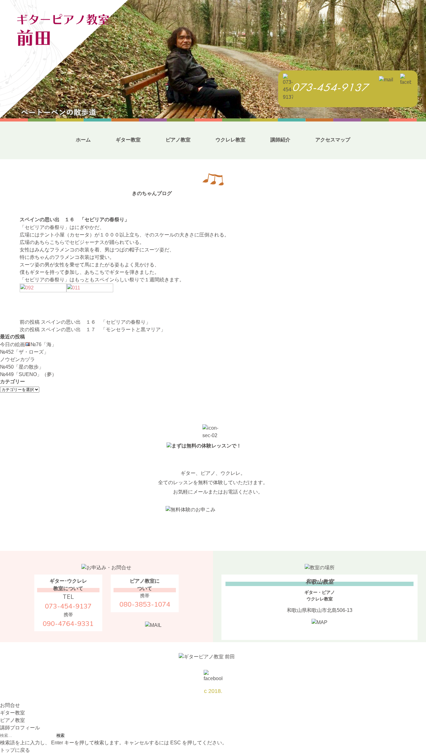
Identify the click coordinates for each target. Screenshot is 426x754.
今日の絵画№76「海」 (28, 344)
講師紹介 (280, 139)
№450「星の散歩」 (22, 367)
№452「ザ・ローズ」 (24, 352)
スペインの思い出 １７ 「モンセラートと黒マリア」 (93, 329)
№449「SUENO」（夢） (28, 374)
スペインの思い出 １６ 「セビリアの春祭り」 (85, 322)
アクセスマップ (332, 139)
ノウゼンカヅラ (17, 359)
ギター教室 (128, 139)
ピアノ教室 (178, 139)
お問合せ (10, 705)
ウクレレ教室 (230, 139)
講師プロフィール (20, 727)
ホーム (83, 139)
